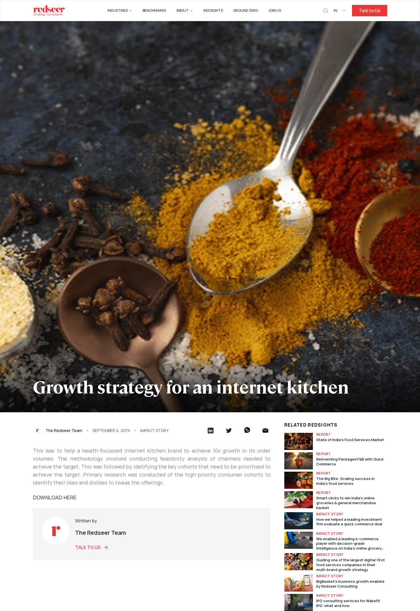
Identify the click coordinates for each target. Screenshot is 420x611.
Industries (117, 10)
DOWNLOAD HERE (55, 497)
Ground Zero (245, 10)
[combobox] (340, 10)
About (182, 10)
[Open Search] (325, 11)
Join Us (274, 10)
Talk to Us (369, 10)
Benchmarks (154, 10)
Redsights (213, 10)
